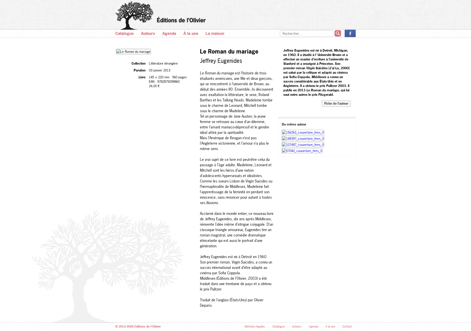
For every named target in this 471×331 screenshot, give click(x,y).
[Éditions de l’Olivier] (235, 15)
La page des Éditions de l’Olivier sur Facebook (350, 33)
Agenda (169, 33)
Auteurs (148, 33)
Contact (347, 327)
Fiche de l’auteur (336, 103)
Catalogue (124, 33)
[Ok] (338, 33)
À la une (190, 33)
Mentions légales (255, 327)
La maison (215, 33)
